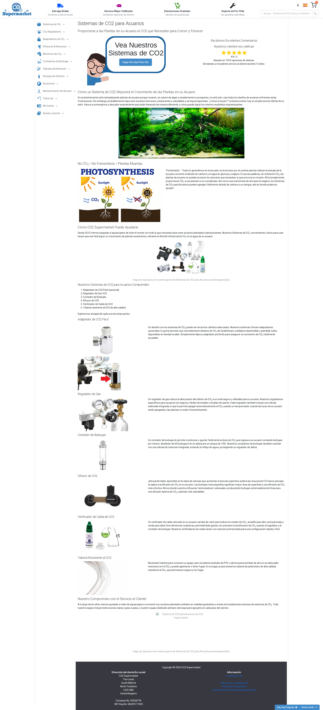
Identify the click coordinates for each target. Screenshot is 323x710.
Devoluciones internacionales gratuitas (233, 690)
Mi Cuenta (48, 105)
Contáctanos (233, 675)
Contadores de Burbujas (55, 61)
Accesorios (48, 83)
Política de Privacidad (232, 686)
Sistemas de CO (51, 24)
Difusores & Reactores (54, 46)
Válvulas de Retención (54, 68)
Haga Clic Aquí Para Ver (135, 62)
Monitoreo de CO (52, 54)
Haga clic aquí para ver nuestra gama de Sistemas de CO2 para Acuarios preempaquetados (181, 279)
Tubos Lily (48, 98)
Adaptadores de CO (53, 39)
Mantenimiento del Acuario (57, 91)
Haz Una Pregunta (286, 707)
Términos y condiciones (233, 683)
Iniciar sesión (308, 707)
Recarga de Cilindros (53, 76)
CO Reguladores (52, 32)
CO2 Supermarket (191, 667)
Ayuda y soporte (51, 113)
